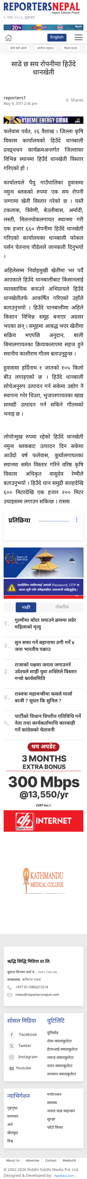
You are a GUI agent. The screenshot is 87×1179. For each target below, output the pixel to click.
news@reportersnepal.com (37, 995)
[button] (78, 37)
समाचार (12, 1116)
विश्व (10, 1141)
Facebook (28, 1035)
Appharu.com (64, 1175)
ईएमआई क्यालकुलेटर (62, 1049)
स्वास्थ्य (52, 1103)
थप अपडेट (43, 747)
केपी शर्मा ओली (18, 48)
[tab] (26, 607)
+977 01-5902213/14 (31, 987)
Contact (51, 1160)
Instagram (27, 1057)
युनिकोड (52, 1033)
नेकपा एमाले (70, 48)
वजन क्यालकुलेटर (59, 1066)
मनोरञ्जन (54, 1094)
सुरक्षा (51, 1119)
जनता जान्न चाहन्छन (61, 1111)
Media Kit (69, 1160)
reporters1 (15, 98)
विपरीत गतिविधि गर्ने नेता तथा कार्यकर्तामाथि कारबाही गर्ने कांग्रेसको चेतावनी (48, 723)
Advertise (32, 1160)
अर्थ (10, 1125)
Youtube (23, 1068)
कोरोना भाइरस (45, 48)
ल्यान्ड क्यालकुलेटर (60, 1058)
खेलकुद (12, 1133)
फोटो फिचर (55, 1127)
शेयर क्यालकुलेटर (59, 1041)
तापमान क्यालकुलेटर (61, 1074)
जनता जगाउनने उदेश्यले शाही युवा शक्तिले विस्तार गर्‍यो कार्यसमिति (46, 672)
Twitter (24, 1046)
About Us (13, 1160)
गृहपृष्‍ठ (12, 1108)
